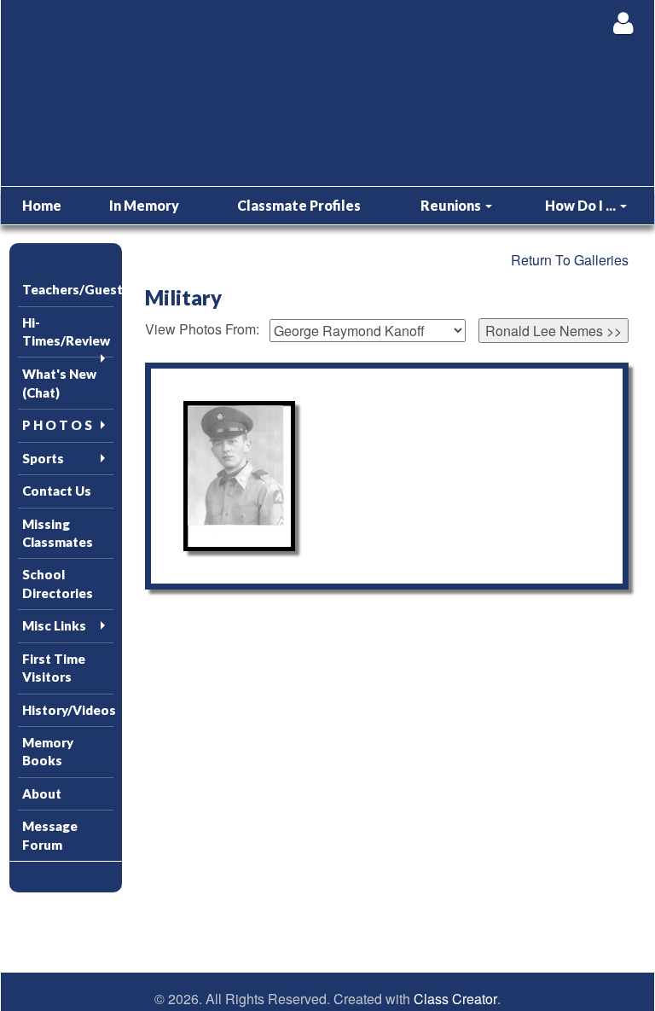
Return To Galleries (570, 260)
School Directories (57, 583)
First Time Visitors (53, 667)
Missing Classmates (57, 532)
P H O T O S (57, 425)
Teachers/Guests (67, 289)
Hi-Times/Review (66, 331)
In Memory (144, 205)
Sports (43, 458)
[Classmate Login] (623, 22)
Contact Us (56, 490)
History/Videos (67, 710)
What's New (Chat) (59, 382)
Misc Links (54, 625)
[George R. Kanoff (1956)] (239, 476)
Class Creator (455, 999)
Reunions (452, 205)
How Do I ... (581, 205)
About (41, 793)
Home (41, 205)
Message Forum (50, 834)
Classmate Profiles (299, 205)
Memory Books (47, 751)
